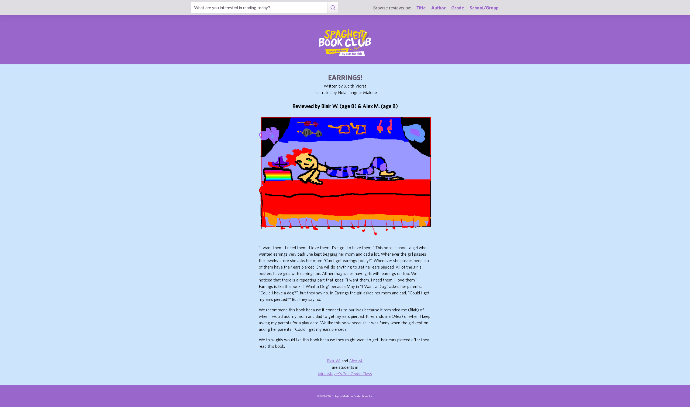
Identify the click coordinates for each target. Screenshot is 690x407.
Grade (457, 8)
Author (438, 8)
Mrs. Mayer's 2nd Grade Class (345, 373)
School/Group (484, 8)
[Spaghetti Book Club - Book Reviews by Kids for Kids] (345, 42)
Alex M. (356, 360)
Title (421, 8)
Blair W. (333, 360)
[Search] (332, 7)
